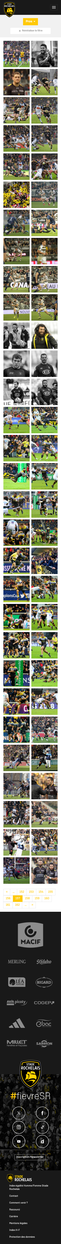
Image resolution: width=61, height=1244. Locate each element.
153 (31, 892)
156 (8, 898)
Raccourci (14, 1210)
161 (8, 905)
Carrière (13, 1217)
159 (37, 898)
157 (17, 898)
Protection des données (22, 1237)
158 (27, 898)
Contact (13, 1196)
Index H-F (14, 1230)
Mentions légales (18, 1223)
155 (50, 892)
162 (17, 905)
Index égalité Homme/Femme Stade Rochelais (28, 1187)
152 (21, 892)
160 (46, 898)
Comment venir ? (18, 1203)
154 (41, 892)
